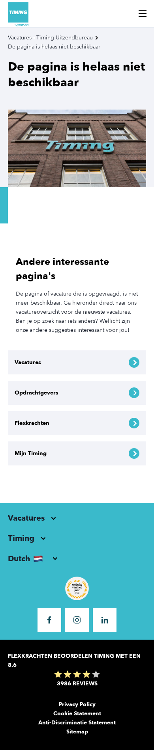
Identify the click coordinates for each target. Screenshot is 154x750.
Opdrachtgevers (36, 392)
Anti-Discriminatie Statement (77, 722)
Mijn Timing (31, 453)
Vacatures (28, 362)
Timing (21, 538)
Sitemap (77, 731)
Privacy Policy (77, 704)
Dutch (19, 558)
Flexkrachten (32, 423)
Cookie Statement (77, 713)
